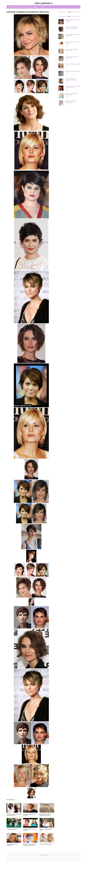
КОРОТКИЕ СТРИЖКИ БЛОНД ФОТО (72, 64)
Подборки (35, 6)
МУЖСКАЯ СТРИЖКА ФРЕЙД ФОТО (72, 71)
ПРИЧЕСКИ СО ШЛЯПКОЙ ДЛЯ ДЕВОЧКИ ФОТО (71, 94)
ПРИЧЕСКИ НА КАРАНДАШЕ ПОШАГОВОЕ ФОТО (71, 101)
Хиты (23, 6)
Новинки (29, 6)
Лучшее (42, 6)
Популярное (17, 6)
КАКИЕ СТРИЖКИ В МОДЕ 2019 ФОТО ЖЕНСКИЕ (71, 50)
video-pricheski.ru (43, 3)
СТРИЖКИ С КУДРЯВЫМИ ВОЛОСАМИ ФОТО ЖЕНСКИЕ (71, 79)
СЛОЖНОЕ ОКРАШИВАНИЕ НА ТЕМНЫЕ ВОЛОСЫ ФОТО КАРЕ (71, 28)
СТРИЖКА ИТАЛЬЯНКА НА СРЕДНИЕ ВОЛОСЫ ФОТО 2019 (72, 87)
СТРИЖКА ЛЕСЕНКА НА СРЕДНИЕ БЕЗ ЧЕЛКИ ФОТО (72, 35)
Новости (10, 6)
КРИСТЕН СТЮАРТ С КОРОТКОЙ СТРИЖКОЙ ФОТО (71, 57)
